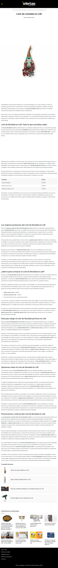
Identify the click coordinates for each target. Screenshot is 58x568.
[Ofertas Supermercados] (29, 4)
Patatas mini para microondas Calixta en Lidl (36, 541)
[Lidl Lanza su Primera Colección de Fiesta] (51, 518)
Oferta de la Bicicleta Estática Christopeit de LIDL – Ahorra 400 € (7, 541)
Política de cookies (5, 552)
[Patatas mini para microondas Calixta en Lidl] (36, 535)
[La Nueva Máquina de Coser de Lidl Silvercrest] (36, 518)
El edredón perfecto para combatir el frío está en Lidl (21, 541)
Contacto (3, 559)
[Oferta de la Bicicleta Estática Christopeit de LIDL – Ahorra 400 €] (7, 535)
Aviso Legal (4, 549)
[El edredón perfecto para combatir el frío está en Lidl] (22, 535)
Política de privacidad (6, 556)
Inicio (14, 9)
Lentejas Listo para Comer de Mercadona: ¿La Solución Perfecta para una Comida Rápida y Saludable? (7, 526)
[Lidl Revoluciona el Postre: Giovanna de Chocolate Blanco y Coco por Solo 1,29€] (22, 518)
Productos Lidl (31, 9)
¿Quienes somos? (5, 554)
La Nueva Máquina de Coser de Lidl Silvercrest (35, 525)
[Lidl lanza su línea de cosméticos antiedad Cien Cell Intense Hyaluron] (51, 535)
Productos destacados (21, 9)
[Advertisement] (29, 31)
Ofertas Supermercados (29, 17)
